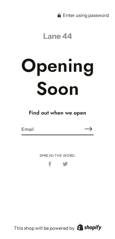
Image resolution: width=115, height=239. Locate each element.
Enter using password (85, 15)
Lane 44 (57, 36)
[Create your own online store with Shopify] (88, 228)
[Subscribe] (88, 129)
